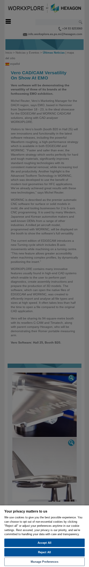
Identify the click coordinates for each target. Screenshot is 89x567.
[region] (44, 536)
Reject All (44, 552)
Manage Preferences (44, 561)
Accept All (44, 542)
